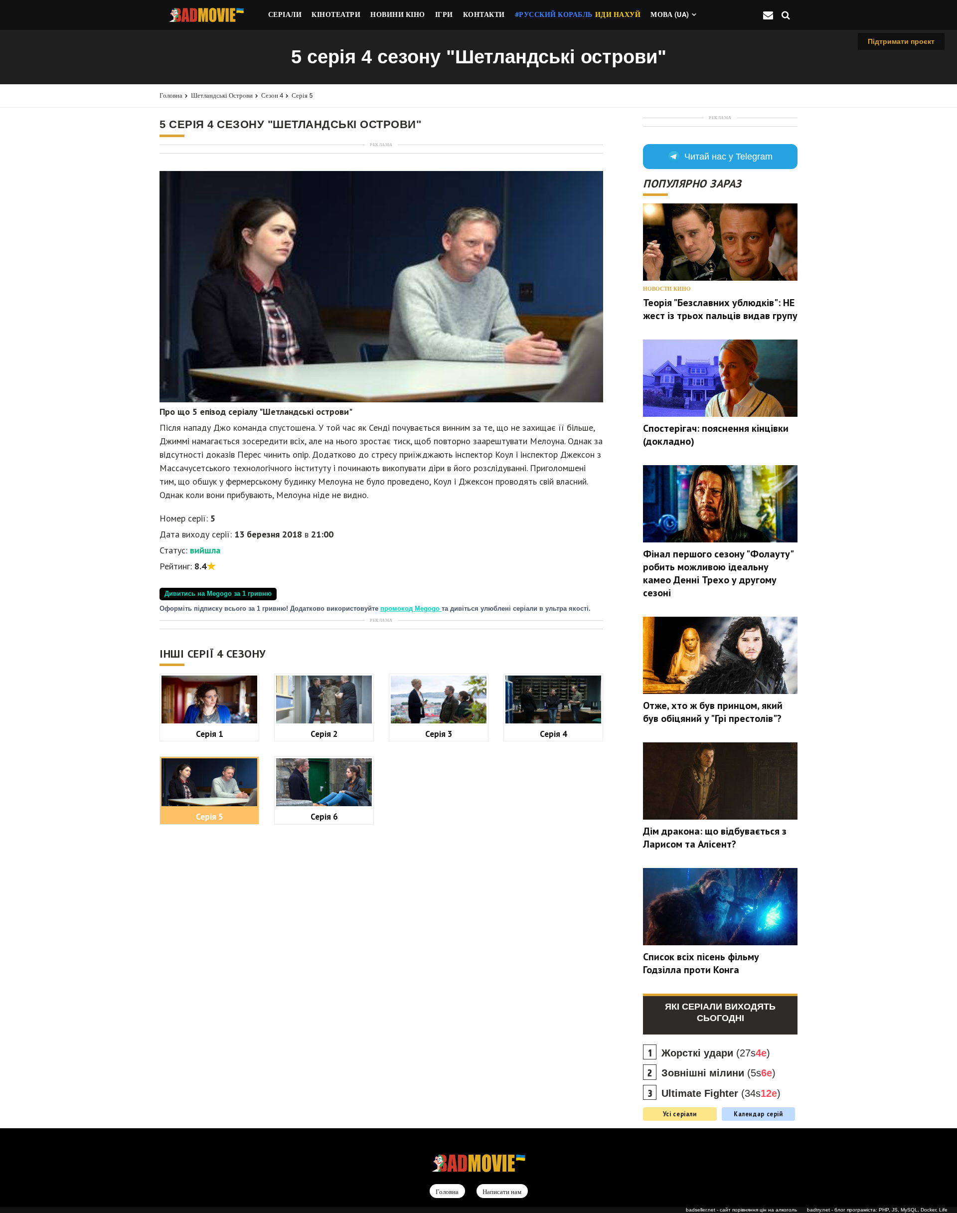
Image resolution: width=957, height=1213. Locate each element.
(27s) (715, 1052)
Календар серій (758, 1114)
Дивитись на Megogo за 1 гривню (218, 593)
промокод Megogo (411, 608)
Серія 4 (553, 733)
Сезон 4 (272, 95)
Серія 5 (302, 95)
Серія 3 (439, 733)
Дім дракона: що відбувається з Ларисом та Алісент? (715, 838)
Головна (171, 95)
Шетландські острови (222, 95)
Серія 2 (324, 733)
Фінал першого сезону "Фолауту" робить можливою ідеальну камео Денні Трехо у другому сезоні (718, 573)
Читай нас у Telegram (728, 157)
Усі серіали (680, 1114)
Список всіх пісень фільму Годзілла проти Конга (701, 963)
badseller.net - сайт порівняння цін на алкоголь (741, 1210)
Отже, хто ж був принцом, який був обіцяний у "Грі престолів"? (713, 712)
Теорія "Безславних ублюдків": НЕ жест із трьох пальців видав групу (720, 309)
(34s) (721, 1093)
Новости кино (667, 289)
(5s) (718, 1072)
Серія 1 (209, 733)
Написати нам (501, 1192)
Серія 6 (324, 816)
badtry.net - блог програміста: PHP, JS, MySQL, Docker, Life (877, 1210)
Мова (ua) (669, 14)
